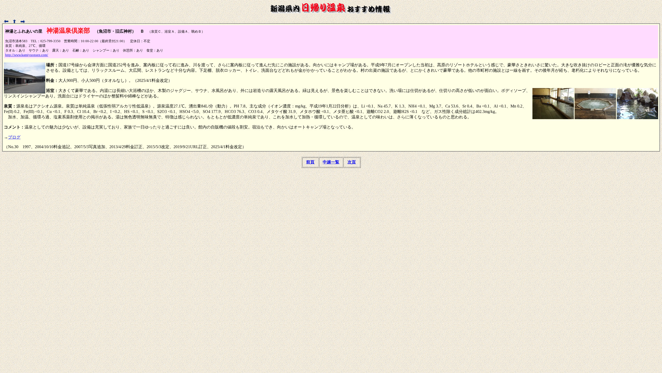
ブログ (14, 137)
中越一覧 (331, 162)
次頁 (352, 162)
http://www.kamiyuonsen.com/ (26, 55)
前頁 (310, 162)
